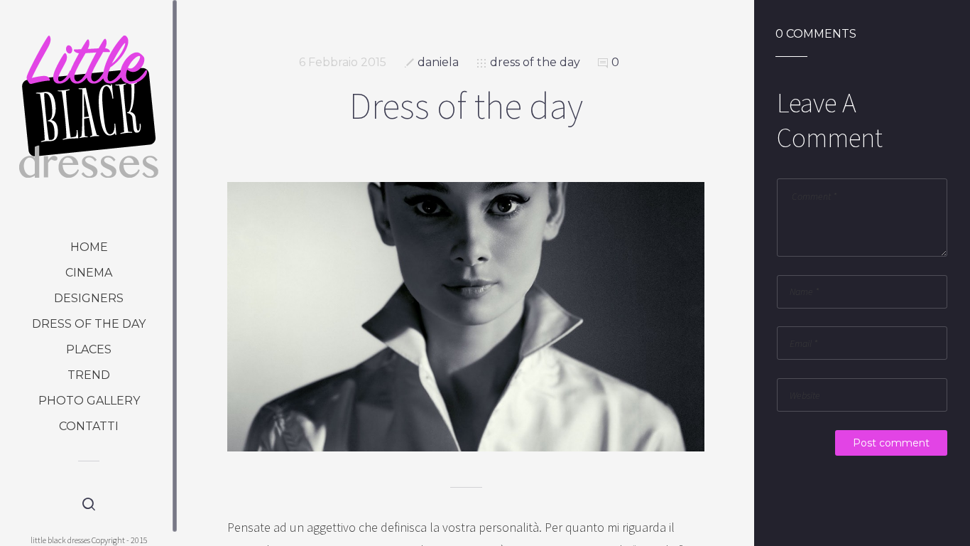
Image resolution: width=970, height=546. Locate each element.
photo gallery (89, 400)
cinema (88, 272)
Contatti (89, 426)
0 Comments (815, 34)
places (88, 349)
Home (89, 247)
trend (88, 375)
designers (89, 298)
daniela (438, 62)
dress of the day (89, 324)
